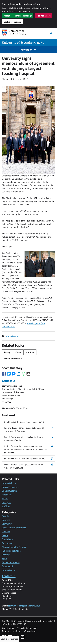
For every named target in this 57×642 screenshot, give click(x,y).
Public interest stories (11, 550)
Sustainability (8, 566)
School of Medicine (13, 358)
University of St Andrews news (23, 42)
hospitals (30, 352)
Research (6, 554)
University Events (9, 483)
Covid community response (14, 527)
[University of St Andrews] (15, 33)
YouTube (6, 506)
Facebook (6, 494)
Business (6, 520)
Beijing (7, 352)
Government (7, 543)
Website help (30, 631)
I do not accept (44, 15)
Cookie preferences (12, 21)
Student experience (10, 562)
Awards (5, 516)
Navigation (27, 49)
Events (5, 535)
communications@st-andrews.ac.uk (24, 605)
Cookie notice (8, 628)
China (18, 352)
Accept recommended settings (18, 15)
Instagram (6, 502)
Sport (4, 558)
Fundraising (7, 539)
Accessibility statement (27, 628)
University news (12, 336)
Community (7, 523)
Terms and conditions (11, 631)
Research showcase (10, 487)
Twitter (5, 498)
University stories (9, 490)
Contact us (9, 381)
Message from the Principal (14, 547)
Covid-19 (6, 531)
